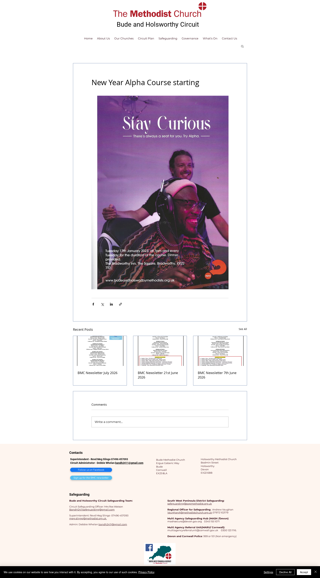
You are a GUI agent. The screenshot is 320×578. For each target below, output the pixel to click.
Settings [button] (268, 572)
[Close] (315, 572)
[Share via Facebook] (93, 304)
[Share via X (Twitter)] (102, 304)
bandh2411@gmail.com (129, 462)
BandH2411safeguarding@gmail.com (92, 509)
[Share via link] (120, 304)
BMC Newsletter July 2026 (97, 373)
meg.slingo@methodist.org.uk (88, 518)
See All (243, 329)
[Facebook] (149, 547)
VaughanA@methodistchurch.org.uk (189, 512)
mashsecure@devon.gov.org (184, 521)
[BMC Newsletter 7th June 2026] (220, 351)
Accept (304, 572)
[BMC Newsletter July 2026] (100, 351)
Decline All (285, 572)
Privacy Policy (146, 572)
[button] (242, 46)
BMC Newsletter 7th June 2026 (217, 375)
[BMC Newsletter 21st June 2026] (160, 351)
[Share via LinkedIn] (111, 304)
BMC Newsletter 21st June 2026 (158, 375)
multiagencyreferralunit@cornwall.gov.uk (192, 530)
